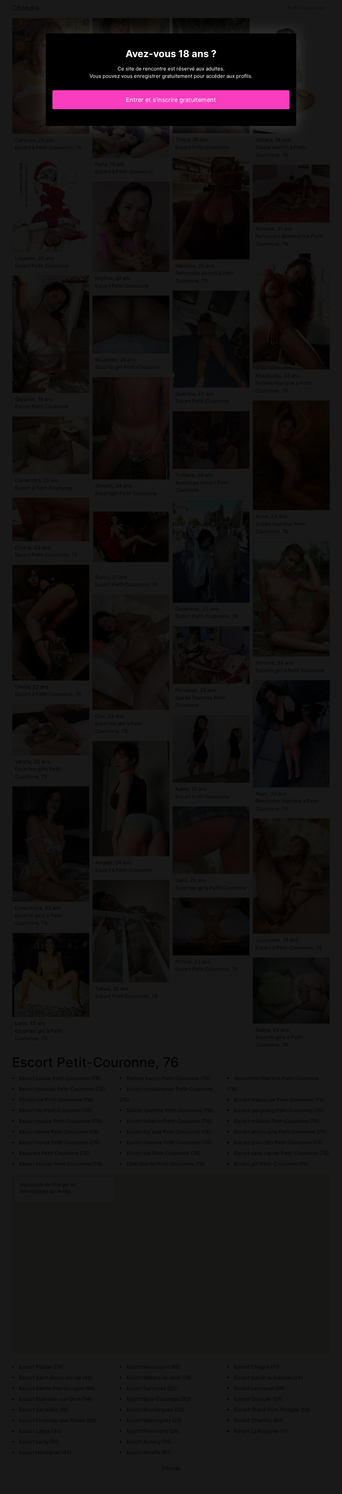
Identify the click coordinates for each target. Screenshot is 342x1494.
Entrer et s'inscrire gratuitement (171, 99)
